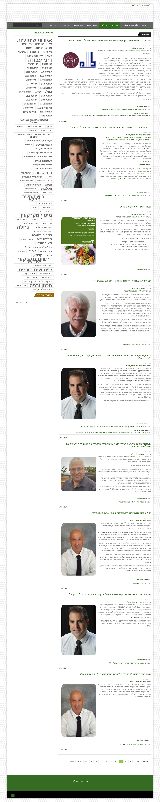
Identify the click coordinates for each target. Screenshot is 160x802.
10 (86, 761)
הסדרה (20, 126)
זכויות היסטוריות (44, 181)
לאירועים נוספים (20, 302)
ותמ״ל (49, 177)
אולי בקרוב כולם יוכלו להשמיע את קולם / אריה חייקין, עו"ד (121, 513)
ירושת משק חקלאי (34, 198)
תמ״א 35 (140, 426)
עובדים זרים (44, 239)
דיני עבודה (140, 344)
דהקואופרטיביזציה (35, 56)
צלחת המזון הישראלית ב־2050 (135, 206)
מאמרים (140, 106)
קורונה (32, 251)
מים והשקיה (46, 207)
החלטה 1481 (31, 96)
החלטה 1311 (46, 76)
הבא (79, 761)
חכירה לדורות (33, 184)
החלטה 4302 (46, 116)
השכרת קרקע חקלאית (42, 165)
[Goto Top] (12, 795)
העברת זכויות (46, 130)
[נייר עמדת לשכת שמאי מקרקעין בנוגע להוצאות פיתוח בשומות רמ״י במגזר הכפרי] (79, 60)
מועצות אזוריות (45, 203)
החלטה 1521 (30, 104)
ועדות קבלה (26, 173)
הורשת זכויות (32, 68)
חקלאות (46, 188)
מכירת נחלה (46, 219)
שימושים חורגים (35, 270)
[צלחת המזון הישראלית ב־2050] (79, 241)
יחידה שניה (47, 193)
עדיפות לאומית (42, 235)
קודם (137, 761)
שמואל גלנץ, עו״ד (137, 288)
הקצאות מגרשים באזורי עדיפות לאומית (34, 135)
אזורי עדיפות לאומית (136, 502)
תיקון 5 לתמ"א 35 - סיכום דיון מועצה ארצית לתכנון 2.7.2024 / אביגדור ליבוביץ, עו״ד (109, 594)
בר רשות (22, 52)
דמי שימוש (47, 68)
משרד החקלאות (31, 223)
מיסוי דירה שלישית (44, 211)
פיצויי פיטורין (27, 239)
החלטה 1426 (31, 80)
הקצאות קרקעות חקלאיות (39, 141)
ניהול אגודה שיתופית (43, 231)
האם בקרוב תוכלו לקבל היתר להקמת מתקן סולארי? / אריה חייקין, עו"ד (115, 674)
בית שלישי (47, 52)
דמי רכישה (33, 64)
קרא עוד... (63, 121)
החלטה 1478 (46, 96)
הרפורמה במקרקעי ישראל (40, 153)
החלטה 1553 (46, 112)
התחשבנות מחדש (43, 169)
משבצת (32, 219)
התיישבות (122, 502)
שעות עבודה (47, 278)
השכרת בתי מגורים (43, 161)
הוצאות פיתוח (138, 110)
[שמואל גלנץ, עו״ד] (79, 314)
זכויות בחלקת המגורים (32, 177)
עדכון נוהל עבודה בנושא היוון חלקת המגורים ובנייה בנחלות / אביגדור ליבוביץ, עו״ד (109, 127)
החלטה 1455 (31, 84)
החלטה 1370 (46, 80)
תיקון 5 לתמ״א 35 (88, 426)
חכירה (48, 184)
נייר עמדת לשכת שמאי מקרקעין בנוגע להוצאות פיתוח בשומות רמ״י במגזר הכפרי (110, 40)
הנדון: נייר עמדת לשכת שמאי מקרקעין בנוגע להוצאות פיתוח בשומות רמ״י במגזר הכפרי (115, 116)
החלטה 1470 (25, 92)
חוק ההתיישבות (26, 181)
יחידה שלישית (31, 189)
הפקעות (32, 130)
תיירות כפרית (32, 278)
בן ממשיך (34, 52)
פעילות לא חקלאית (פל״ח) (38, 247)
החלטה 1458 (46, 88)
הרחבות (28, 145)
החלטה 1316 (30, 76)
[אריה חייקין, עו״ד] (79, 549)
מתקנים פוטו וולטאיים (42, 227)
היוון (49, 126)
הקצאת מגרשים (44, 145)
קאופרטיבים (46, 251)
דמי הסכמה (47, 64)
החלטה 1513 (46, 104)
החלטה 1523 (44, 107)
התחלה (145, 761)
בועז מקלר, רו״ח (137, 454)
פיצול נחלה (44, 243)
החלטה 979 (46, 72)
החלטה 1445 (46, 84)
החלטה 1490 (46, 100)
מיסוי (34, 207)
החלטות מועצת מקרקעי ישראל (34, 121)
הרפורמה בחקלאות (43, 149)
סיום (72, 761)
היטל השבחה (35, 126)
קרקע (37, 255)
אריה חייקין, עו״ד (137, 521)
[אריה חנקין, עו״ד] (79, 710)
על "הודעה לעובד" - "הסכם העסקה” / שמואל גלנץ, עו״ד (122, 281)
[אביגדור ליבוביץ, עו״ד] (79, 162)
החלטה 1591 (29, 112)
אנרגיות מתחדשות (136, 744)
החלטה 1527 (28, 108)
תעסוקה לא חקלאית (42, 289)
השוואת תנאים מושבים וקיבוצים (38, 157)
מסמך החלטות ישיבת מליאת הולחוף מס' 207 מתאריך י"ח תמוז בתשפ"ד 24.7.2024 (117, 432)
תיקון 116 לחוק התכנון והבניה (38, 281)
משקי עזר (20, 219)
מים (32, 203)
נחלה (134, 196)
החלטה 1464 (31, 88)
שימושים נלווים (45, 274)
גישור (49, 56)
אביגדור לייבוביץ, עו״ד (135, 135)
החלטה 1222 (31, 72)
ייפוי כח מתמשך (31, 193)
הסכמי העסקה (128, 344)
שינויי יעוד (29, 273)
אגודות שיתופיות (137, 583)
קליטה (49, 255)
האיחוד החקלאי (137, 48)
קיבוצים (21, 251)
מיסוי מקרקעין (36, 215)
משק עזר (140, 196)
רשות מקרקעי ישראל (123, 110)
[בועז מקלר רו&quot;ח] (79, 474)
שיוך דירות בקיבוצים (43, 266)
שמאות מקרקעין (108, 110)
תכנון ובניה (126, 196)
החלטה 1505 (31, 100)
